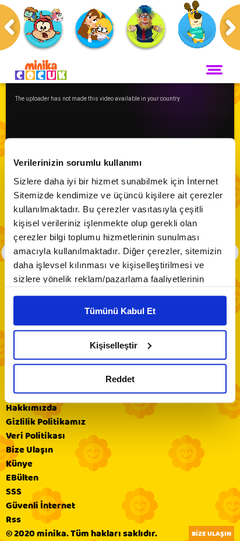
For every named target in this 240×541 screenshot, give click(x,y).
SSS (14, 492)
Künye (19, 464)
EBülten (22, 478)
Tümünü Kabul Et (120, 311)
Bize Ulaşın (29, 450)
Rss (13, 519)
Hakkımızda (31, 408)
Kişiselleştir (113, 345)
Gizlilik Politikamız (46, 422)
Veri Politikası (35, 436)
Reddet (120, 379)
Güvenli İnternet (40, 505)
